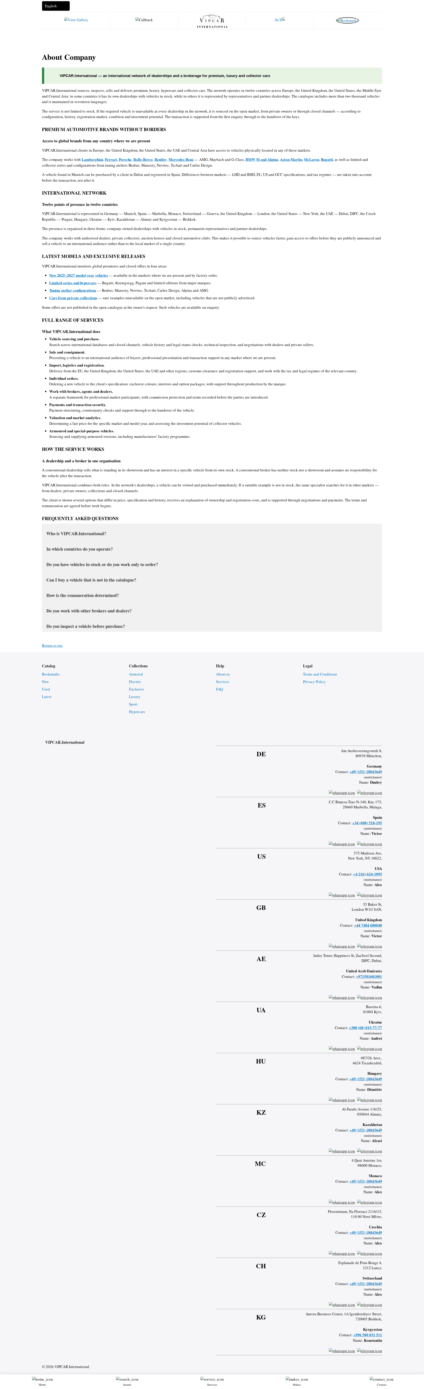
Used (46, 689)
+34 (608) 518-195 (367, 823)
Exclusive (136, 689)
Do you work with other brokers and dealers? (89, 611)
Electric (135, 681)
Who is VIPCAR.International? (76, 533)
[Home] (212, 18)
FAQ (219, 689)
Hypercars (137, 711)
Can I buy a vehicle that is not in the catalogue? (91, 580)
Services (222, 681)
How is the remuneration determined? (82, 595)
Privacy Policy (314, 681)
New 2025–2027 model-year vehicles (78, 275)
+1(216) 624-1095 (367, 874)
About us (223, 674)
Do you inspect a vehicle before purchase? (85, 626)
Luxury (134, 696)
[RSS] (380, 738)
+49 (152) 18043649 (366, 771)
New (45, 681)
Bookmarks (51, 674)
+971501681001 (369, 976)
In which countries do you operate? (79, 549)
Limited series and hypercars (73, 283)
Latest (46, 696)
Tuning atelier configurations (72, 290)
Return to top (52, 645)
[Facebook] (345, 738)
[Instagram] (357, 738)
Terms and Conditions (320, 674)
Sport (133, 704)
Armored (136, 674)
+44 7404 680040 (368, 925)
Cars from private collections (73, 298)
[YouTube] (369, 738)
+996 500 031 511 (367, 1335)
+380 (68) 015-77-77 (365, 1027)
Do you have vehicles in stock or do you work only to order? (102, 564)
